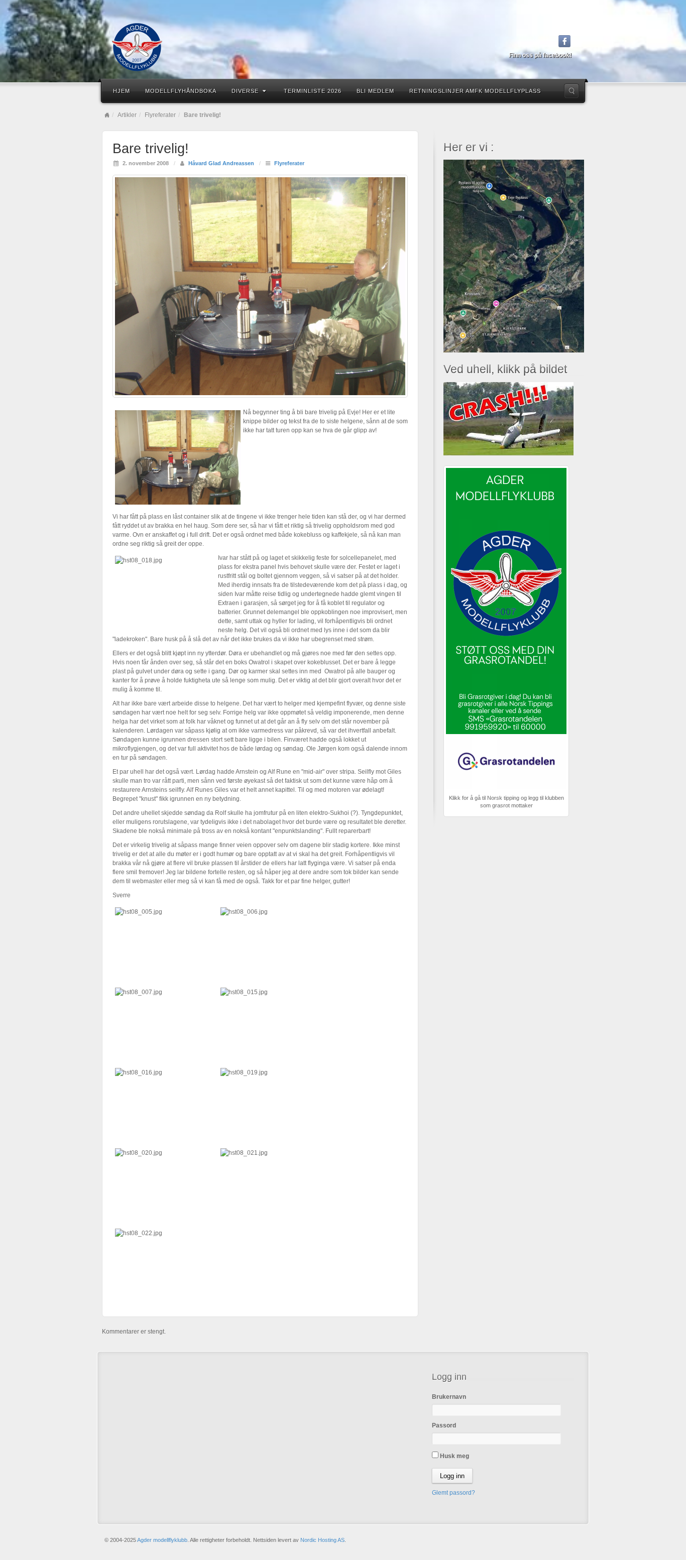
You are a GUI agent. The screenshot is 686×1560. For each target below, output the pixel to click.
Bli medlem (375, 91)
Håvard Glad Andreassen (221, 163)
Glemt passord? (453, 1492)
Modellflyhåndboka (180, 91)
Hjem (121, 91)
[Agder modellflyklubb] (343, 47)
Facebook (564, 41)
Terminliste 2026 (312, 91)
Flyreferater (160, 114)
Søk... (571, 90)
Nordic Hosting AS (322, 1540)
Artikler (127, 114)
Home (106, 115)
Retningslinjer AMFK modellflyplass (475, 91)
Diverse (245, 91)
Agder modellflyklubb (162, 1540)
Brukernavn (449, 1396)
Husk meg (453, 1456)
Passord (444, 1425)
